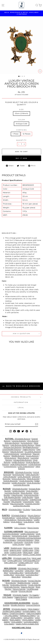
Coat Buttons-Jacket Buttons (22, 445)
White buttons (10, 458)
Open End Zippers (33, 613)
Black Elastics (35, 517)
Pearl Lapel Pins (10, 562)
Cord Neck (19, 570)
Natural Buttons (16, 451)
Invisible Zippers (29, 611)
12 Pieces (26, 134)
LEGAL (21, 407)
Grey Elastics (29, 522)
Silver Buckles (32, 491)
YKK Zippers (29, 617)
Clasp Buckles (17, 495)
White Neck (27, 577)
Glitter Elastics (22, 517)
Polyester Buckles (32, 503)
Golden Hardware (27, 533)
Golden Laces (27, 550)
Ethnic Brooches (19, 478)
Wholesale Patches (19, 580)
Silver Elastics (16, 522)
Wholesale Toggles (20, 595)
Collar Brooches (24, 476)
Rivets (36, 542)
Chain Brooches (9, 476)
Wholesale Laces (15, 554)
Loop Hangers (10, 540)
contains (21, 130)
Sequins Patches (27, 587)
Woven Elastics (34, 515)
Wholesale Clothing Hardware (29, 538)
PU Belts (26, 509)
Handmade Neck (31, 572)
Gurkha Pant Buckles (21, 505)
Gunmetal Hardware (11, 533)
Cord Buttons (26, 453)
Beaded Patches (23, 582)
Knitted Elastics (8, 517)
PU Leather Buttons (33, 451)
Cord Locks (18, 542)
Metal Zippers (33, 609)
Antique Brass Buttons (22, 460)
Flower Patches (34, 585)
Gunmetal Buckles (12, 493)
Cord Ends (28, 542)
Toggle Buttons (28, 449)
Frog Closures (34, 597)
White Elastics (10, 519)
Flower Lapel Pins (14, 560)
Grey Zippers (9, 624)
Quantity (21, 140)
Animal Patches (34, 580)
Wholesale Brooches (23, 472)
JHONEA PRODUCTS (21, 397)
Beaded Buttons (18, 456)
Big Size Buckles (17, 503)
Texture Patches (19, 589)
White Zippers (28, 619)
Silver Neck (19, 574)
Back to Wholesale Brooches (23, 386)
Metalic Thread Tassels (32, 554)
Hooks (28, 544)
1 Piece (16, 134)
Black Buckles (26, 493)
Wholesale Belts (15, 509)
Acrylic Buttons (32, 456)
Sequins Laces (15, 550)
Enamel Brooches (10, 480)
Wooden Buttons (18, 605)
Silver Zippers (16, 621)
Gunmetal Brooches (21, 485)
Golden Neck (9, 574)
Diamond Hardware (25, 540)
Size (21, 109)
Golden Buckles (18, 491)
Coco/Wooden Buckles (19, 499)
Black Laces (28, 548)
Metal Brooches (33, 478)
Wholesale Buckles (19, 489)
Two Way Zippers (11, 615)
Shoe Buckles (28, 501)
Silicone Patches (25, 591)
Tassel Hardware (8, 538)
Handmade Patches (12, 587)
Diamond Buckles (31, 495)
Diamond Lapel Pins (31, 560)
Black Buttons (23, 458)
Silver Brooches (33, 483)
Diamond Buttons (11, 453)
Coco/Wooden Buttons (11, 449)
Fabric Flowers (20, 528)
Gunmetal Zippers (31, 621)
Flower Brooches (26, 480)
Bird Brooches (18, 474)
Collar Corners (18, 544)
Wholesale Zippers (19, 609)
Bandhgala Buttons (30, 447)
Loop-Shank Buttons (18, 464)
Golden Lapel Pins (25, 562)
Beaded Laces (16, 548)
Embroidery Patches (18, 585)
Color (21, 119)
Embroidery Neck (16, 572)
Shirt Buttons (32, 441)
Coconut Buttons (19, 441)
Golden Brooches (19, 483)
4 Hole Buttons (34, 464)
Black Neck (16, 577)
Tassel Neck (29, 570)
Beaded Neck (8, 570)
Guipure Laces (16, 552)
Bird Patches (11, 582)
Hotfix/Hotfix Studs (19, 536)
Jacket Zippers (16, 617)
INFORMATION (21, 402)
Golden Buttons (18, 462)
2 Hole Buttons (10, 466)
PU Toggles (34, 595)
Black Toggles (21, 599)
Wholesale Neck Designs (28, 568)
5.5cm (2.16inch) (21, 113)
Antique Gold (21, 124)
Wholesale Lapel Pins (22, 558)
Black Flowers (33, 528)
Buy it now (21, 158)
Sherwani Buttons (12, 443)
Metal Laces (28, 552)
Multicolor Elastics (24, 519)
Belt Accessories (31, 531)
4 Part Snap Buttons (26, 466)
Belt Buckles (16, 501)
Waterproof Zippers (28, 615)
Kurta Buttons (26, 443)
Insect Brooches (32, 474)
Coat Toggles (7, 597)
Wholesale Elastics (18, 515)
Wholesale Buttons (22, 438)
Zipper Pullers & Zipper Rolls (27, 624)
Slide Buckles (27, 497)
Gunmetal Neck (32, 574)
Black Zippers (15, 619)
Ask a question (21, 333)
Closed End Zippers (17, 613)
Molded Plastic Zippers (12, 611)
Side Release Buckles (12, 497)
